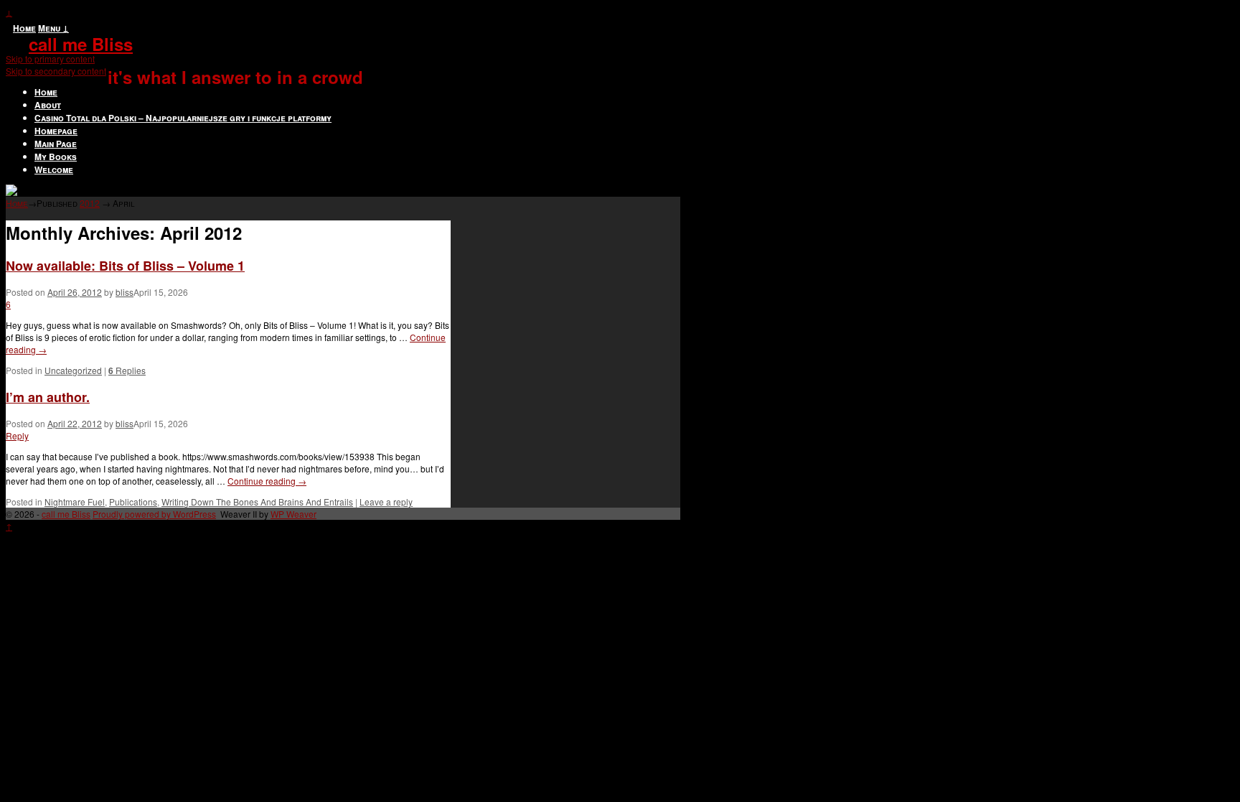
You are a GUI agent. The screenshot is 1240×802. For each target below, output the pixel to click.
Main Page (55, 143)
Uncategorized (73, 370)
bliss (124, 292)
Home (24, 28)
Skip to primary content (50, 58)
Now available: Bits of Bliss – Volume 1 (125, 265)
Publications (133, 501)
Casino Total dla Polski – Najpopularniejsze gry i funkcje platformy (183, 117)
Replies (127, 370)
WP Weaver (293, 514)
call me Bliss (81, 44)
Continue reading (266, 481)
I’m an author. (48, 397)
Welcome (53, 169)
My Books (55, 156)
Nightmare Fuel (74, 501)
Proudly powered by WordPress (154, 514)
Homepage (56, 130)
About (47, 104)
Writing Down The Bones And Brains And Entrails (257, 501)
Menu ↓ (53, 28)
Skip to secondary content (56, 71)
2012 (90, 203)
